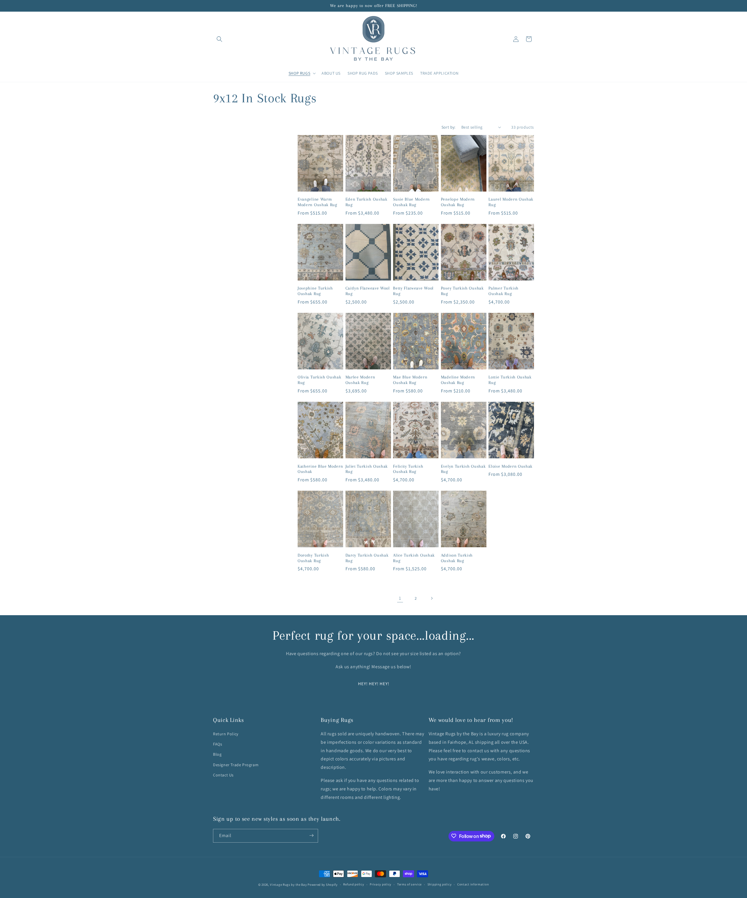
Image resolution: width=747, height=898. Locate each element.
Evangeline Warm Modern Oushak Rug (317, 202)
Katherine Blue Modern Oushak (320, 469)
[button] (219, 39)
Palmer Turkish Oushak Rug (503, 291)
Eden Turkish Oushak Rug (366, 202)
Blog (217, 754)
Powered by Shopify (323, 885)
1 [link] (400, 598)
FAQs (217, 744)
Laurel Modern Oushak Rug (510, 202)
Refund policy (353, 884)
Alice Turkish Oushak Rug (414, 558)
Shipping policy (439, 884)
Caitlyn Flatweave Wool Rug (367, 291)
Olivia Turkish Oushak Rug (319, 380)
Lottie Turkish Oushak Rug (510, 380)
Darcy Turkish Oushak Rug (367, 558)
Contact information (473, 884)
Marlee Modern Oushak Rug (360, 380)
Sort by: (448, 127)
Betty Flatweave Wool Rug (413, 291)
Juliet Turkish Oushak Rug (366, 469)
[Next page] (431, 598)
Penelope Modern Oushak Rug (458, 202)
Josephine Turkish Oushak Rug (315, 291)
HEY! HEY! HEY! (373, 683)
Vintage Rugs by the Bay (288, 885)
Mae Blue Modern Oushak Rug (410, 380)
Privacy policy (380, 884)
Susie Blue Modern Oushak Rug (411, 202)
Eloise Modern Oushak (510, 466)
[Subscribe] (311, 835)
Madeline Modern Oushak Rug (458, 380)
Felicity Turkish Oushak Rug (408, 469)
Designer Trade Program (236, 764)
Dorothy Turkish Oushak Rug (313, 558)
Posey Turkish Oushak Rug (462, 291)
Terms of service (409, 884)
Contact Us (223, 775)
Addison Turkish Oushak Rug (457, 558)
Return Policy (225, 733)
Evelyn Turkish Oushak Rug (463, 469)
